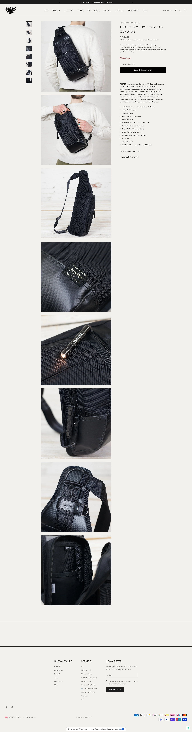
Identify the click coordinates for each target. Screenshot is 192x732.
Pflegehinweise (86, 670)
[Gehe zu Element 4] (29, 48)
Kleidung (68, 10)
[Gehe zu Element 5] (29, 56)
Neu (46, 10)
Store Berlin (58, 670)
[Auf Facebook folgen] (6, 707)
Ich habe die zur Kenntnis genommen (123, 682)
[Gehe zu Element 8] (29, 80)
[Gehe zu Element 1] (29, 24)
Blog (55, 685)
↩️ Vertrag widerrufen (89, 689)
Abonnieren (115, 690)
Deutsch (165, 10)
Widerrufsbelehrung (88, 685)
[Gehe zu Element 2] (29, 32)
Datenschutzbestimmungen (127, 681)
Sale (145, 10)
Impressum (58, 681)
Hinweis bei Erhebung (77, 729)
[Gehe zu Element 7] (29, 72)
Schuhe (107, 10)
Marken (56, 10)
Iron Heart (133, 10)
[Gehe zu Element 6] (29, 64)
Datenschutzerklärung (89, 678)
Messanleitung (86, 674)
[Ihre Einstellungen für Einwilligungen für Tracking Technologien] (188, 728)
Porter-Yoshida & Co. (130, 23)
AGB (82, 700)
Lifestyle (119, 10)
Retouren (84, 696)
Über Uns (57, 667)
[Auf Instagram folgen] (12, 707)
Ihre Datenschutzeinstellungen (104, 729)
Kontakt (57, 674)
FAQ (82, 667)
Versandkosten (133, 40)
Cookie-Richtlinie (87, 681)
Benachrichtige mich (143, 70)
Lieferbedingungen (88, 692)
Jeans (80, 10)
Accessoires (93, 10)
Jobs (56, 678)
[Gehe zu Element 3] (29, 40)
